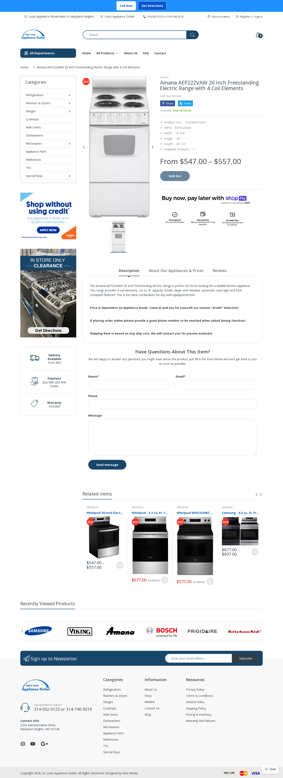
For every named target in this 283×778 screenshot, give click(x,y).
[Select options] (119, 565)
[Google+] (44, 743)
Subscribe (245, 658)
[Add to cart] (164, 580)
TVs (28, 168)
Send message (107, 465)
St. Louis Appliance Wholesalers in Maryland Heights (59, 16)
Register (245, 16)
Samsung (227, 507)
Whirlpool (92, 507)
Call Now (126, 6)
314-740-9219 (175, 16)
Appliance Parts (36, 151)
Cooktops (32, 119)
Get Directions (152, 6)
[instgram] (22, 745)
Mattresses (33, 160)
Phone (93, 396)
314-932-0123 (155, 16)
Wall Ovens (33, 127)
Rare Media (130, 773)
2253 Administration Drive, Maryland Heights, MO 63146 (39, 727)
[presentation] (256, 494)
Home (24, 67)
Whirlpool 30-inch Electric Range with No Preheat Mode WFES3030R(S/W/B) (105, 513)
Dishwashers (34, 135)
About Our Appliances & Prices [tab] (176, 270)
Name (93, 376)
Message (95, 415)
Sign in (258, 16)
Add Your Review (170, 96)
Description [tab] (129, 270)
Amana (164, 77)
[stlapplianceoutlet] (48, 34)
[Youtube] (32, 745)
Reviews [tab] (220, 270)
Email (180, 376)
